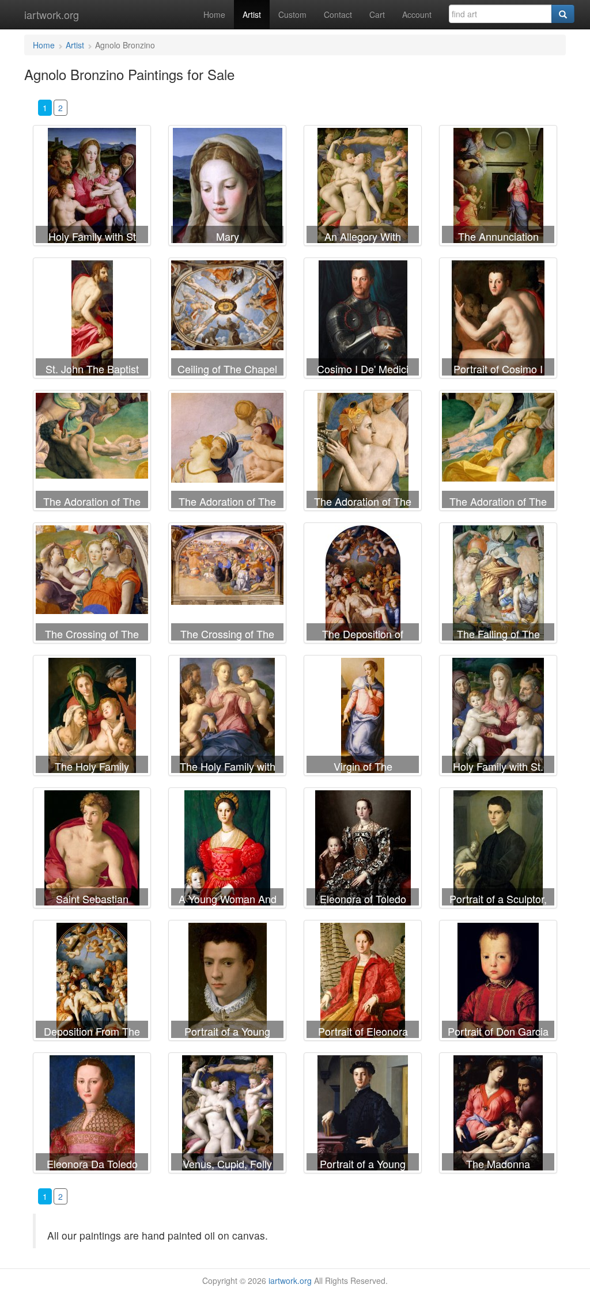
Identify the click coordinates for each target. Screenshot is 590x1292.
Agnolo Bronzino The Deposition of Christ (362, 585)
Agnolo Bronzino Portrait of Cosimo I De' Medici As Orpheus (498, 320)
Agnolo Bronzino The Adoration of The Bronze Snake (91, 453)
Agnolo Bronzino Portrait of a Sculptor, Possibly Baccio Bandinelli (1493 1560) (498, 850)
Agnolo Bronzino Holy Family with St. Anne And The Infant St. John (498, 718)
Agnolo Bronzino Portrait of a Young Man (227, 983)
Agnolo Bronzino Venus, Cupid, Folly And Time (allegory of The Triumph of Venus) (227, 1115)
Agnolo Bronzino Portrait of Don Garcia (498, 983)
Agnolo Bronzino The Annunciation (498, 188)
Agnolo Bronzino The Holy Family (91, 718)
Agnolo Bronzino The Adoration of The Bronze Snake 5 (498, 453)
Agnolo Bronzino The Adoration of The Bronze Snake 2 (227, 453)
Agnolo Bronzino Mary (227, 188)
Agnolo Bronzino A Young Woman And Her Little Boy (227, 850)
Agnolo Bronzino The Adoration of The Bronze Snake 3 (362, 453)
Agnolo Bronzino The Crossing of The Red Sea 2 (227, 585)
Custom (292, 14)
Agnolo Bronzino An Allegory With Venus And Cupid (362, 188)
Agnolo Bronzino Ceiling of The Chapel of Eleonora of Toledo (227, 320)
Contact (338, 14)
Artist (252, 14)
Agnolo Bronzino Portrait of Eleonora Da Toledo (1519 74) (362, 983)
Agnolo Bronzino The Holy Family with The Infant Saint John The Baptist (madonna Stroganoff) (227, 718)
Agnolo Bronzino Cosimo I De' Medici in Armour (362, 320)
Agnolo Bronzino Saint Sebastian (91, 850)
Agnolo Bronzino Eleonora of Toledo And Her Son (362, 850)
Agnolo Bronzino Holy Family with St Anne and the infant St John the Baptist (91, 188)
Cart (377, 14)
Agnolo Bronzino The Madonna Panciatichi (498, 1115)
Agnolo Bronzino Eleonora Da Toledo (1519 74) (91, 1115)
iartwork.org (51, 14)
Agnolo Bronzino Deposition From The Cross (91, 983)
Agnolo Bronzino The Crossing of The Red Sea (91, 585)
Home (214, 14)
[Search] (562, 14)
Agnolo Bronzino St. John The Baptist (91, 320)
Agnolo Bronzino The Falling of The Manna (498, 585)
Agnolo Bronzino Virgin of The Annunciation (362, 718)
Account (417, 14)
